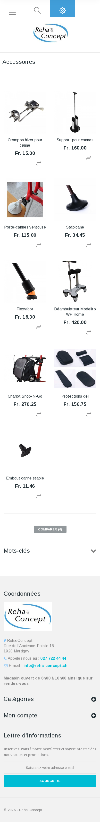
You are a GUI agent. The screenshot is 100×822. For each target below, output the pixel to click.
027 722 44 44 (53, 658)
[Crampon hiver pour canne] (25, 112)
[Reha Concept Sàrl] (50, 33)
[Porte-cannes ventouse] (25, 199)
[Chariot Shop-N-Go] (25, 368)
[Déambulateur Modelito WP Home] (75, 281)
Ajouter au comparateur (39, 163)
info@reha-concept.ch (45, 666)
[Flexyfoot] (25, 281)
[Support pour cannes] (75, 112)
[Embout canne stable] (25, 450)
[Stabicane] (75, 199)
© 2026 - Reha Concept (23, 810)
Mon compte (21, 715)
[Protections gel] (75, 368)
